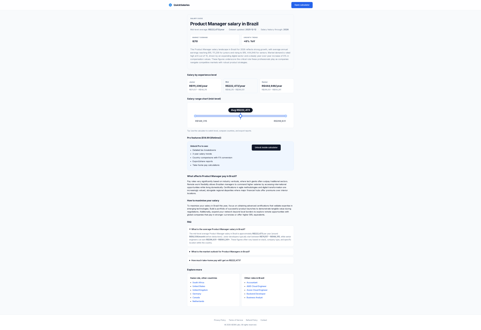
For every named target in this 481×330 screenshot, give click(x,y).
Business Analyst (255, 297)
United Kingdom (200, 290)
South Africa (198, 282)
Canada (196, 297)
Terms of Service (236, 320)
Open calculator (302, 5)
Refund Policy (252, 320)
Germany (197, 293)
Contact (264, 320)
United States (199, 286)
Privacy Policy (220, 320)
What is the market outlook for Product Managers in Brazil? (220, 251)
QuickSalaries (182, 5)
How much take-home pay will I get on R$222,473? (216, 260)
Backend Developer (256, 293)
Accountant (252, 282)
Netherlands (198, 301)
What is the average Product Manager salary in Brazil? (218, 229)
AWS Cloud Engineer (256, 286)
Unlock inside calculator (266, 147)
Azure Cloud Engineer (257, 290)
